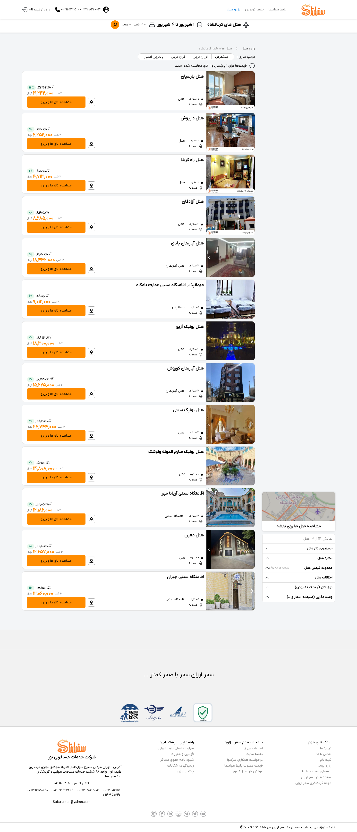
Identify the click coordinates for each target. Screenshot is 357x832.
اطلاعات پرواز (253, 748)
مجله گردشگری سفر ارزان (313, 783)
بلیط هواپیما (278, 9)
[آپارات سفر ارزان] (154, 814)
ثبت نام (326, 760)
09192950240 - (110, 795)
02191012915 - (111, 790)
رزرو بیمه (325, 765)
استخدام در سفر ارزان (316, 777)
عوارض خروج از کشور (248, 771)
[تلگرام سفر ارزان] (187, 814)
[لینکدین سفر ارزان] (170, 814)
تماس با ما (324, 754)
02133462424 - (61, 790)
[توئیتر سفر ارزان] (195, 814)
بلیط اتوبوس (254, 9)
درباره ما (326, 748)
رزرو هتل (233, 9)
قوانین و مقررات (182, 754)
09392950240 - (37, 790)
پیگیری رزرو (185, 771)
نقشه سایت (254, 754)
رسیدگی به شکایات (180, 765)
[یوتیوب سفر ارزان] (203, 814)
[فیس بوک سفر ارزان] (162, 814)
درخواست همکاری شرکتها (245, 760)
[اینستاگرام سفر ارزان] (178, 814)
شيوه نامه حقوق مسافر (177, 760)
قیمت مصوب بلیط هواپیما (243, 765)
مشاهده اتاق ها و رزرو (56, 102)
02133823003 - (87, 790)
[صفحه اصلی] (313, 10)
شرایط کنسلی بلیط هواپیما (175, 748)
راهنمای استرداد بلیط (317, 771)
